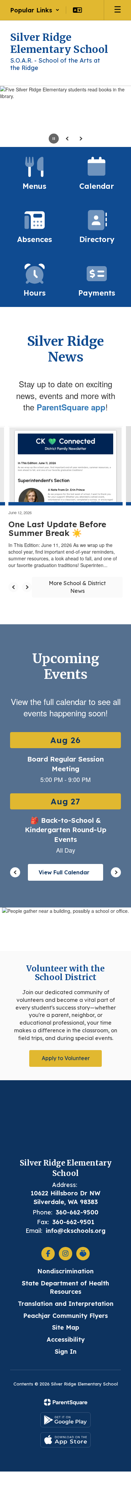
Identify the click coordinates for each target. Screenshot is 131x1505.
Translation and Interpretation (66, 1304)
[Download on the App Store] (65, 1439)
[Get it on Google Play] (65, 1419)
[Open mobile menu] (117, 10)
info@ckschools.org (75, 1231)
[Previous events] (15, 872)
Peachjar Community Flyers (65, 1316)
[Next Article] (27, 587)
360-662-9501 (73, 1222)
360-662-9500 (77, 1212)
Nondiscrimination (65, 1271)
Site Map (65, 1327)
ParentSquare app (71, 407)
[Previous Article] (13, 587)
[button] (34, 10)
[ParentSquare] (65, 1402)
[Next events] (116, 872)
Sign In (66, 1351)
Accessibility (66, 1339)
